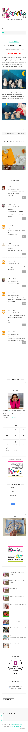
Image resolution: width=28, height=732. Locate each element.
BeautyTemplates (17, 724)
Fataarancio (12, 279)
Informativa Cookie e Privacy (15, 686)
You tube (15, 444)
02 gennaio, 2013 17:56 (13, 281)
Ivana (10, 187)
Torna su (22, 728)
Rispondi (24, 197)
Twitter (7, 450)
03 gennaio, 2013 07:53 (13, 334)
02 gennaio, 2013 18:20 (13, 295)
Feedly (23, 444)
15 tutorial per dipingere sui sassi (17, 627)
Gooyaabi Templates (15, 726)
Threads (15, 450)
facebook (7, 431)
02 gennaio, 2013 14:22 (13, 189)
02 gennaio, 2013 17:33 (13, 263)
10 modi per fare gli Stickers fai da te (18, 643)
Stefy (10, 243)
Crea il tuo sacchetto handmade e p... (11, 167)
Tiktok (7, 444)
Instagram (15, 431)
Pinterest (23, 431)
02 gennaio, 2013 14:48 (13, 206)
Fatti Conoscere (13, 588)
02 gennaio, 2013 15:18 (13, 245)
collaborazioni (14, 41)
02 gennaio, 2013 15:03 (13, 228)
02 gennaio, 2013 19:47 (13, 313)
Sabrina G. (11, 204)
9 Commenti (5, 128)
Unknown (11, 261)
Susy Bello (12, 226)
